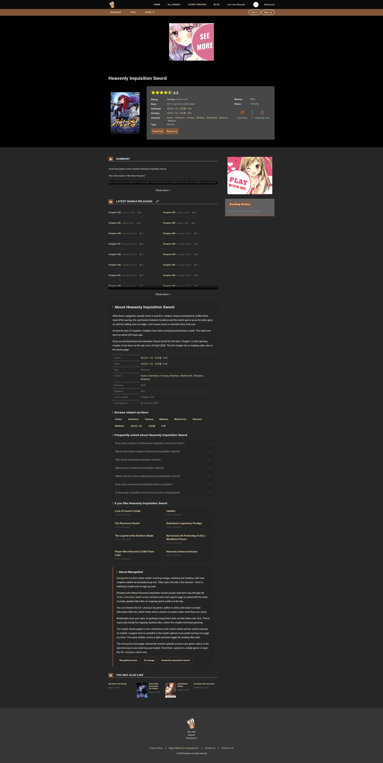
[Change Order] (157, 201)
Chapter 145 (114, 254)
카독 (189, 108)
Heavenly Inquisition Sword (175, 660)
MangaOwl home (128, 660)
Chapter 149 (114, 233)
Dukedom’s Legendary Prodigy (184, 523)
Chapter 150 (169, 223)
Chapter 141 (114, 275)
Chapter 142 (169, 265)
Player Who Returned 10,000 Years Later (134, 553)
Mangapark (191, 738)
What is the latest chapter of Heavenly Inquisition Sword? (147, 451)
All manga (149, 660)
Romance (115, 12)
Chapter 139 (114, 286)
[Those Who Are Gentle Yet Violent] (142, 690)
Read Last (172, 131)
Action (170, 117)
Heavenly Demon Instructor (181, 551)
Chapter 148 (169, 233)
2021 (252, 99)
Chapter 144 (169, 254)
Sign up (268, 12)
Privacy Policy (155, 748)
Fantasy (190, 117)
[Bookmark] (262, 113)
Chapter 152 (169, 212)
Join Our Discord (236, 4)
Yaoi (133, 12)
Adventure (180, 117)
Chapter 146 (169, 244)
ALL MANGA (174, 4)
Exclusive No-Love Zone (204, 684)
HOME (157, 4)
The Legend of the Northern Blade (134, 535)
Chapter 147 (114, 244)
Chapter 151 (114, 223)
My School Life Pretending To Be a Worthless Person (185, 537)
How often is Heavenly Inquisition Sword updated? (144, 484)
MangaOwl (122, 578)
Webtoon (172, 121)
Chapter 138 (169, 286)
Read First (158, 131)
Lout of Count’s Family (127, 511)
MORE (148, 12)
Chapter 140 (169, 275)
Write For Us (228, 748)
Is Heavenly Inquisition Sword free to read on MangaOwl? (147, 492)
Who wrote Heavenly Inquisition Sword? (138, 459)
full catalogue (145, 607)
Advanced (269, 4)
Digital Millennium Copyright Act (184, 748)
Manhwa (200, 117)
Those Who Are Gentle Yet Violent (153, 686)
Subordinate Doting (182, 685)
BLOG (217, 4)
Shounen (223, 117)
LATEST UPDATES (197, 4)
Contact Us (210, 748)
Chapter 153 (114, 212)
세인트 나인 (172, 108)
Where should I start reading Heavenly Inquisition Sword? (148, 476)
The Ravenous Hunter (127, 523)
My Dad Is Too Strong (117, 684)
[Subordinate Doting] (170, 690)
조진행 (183, 108)
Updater (170, 511)
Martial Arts (211, 117)
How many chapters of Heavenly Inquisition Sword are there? (150, 443)
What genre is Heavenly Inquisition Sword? (139, 468)
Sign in (254, 12)
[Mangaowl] (112, 4)
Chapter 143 (114, 265)
